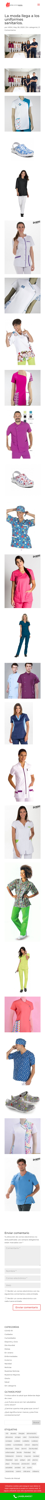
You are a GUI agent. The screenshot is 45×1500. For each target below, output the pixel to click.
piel (29, 1460)
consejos (9, 1441)
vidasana (35, 1471)
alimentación (31, 1433)
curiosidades (17, 1445)
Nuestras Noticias (12, 1371)
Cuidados (9, 1334)
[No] (42, 1491)
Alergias (21, 1433)
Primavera (15, 1464)
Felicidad (27, 1452)
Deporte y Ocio (11, 1342)
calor (25, 1437)
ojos (16, 1460)
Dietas (7, 1349)
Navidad (8, 1364)
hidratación (10, 1456)
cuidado (17, 1441)
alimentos (9, 1437)
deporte (35, 1445)
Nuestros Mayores (12, 1375)
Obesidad (9, 1460)
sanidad (17, 1467)
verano (18, 1471)
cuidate (8, 1445)
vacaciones (10, 1471)
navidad (36, 1456)
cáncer (27, 1445)
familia (19, 1452)
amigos (18, 1437)
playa (7, 1464)
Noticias (8, 1367)
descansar (9, 1448)
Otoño (7, 1378)
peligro (22, 1460)
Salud (7, 1382)
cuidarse (35, 1441)
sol (24, 1467)
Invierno (8, 1360)
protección (26, 1464)
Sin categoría (31, 27)
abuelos (13, 1433)
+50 (7, 1433)
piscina (35, 1460)
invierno (19, 1456)
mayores (27, 1456)
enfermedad (10, 1452)
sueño (29, 1467)
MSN (10, 27)
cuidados (26, 1441)
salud (34, 1464)
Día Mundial (10, 1345)
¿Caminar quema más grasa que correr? (22, 1408)
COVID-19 (9, 1331)
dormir (24, 1448)
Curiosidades (10, 1338)
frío (34, 1452)
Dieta (17, 1448)
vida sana (26, 1471)
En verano (9, 1353)
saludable (9, 1467)
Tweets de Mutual (12, 1478)
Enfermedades (11, 1356)
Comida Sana (34, 1437)
